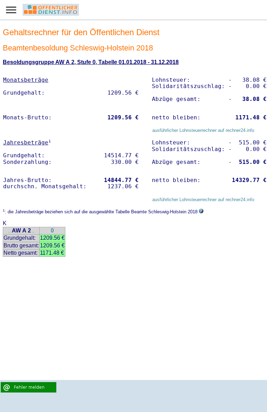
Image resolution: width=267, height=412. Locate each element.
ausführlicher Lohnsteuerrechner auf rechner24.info (203, 130)
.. (9, 231)
